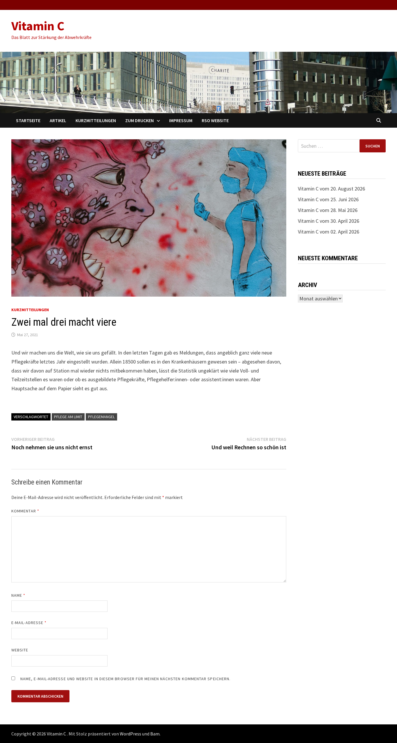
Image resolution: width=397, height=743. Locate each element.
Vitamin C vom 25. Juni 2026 (328, 199)
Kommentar (25, 511)
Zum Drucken (139, 120)
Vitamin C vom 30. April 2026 (328, 221)
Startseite (28, 120)
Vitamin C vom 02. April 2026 (328, 231)
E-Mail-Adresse (29, 622)
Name (18, 595)
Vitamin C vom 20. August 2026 (331, 188)
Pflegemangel (101, 416)
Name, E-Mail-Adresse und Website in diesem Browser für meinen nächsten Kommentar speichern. (125, 678)
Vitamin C (38, 26)
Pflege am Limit (68, 416)
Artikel (58, 120)
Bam (155, 734)
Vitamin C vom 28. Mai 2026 (327, 210)
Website (19, 650)
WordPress (130, 734)
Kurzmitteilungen (96, 120)
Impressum (180, 120)
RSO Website (215, 120)
